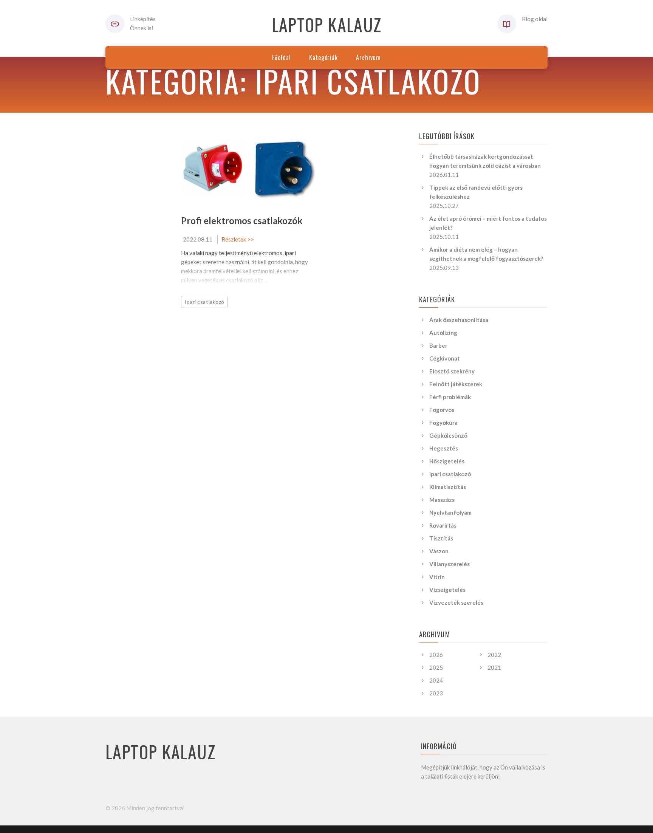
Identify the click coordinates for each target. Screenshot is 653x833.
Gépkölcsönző (448, 435)
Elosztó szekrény (452, 371)
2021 (494, 667)
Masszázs (442, 499)
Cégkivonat (444, 358)
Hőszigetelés (446, 461)
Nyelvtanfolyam (450, 512)
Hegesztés (443, 448)
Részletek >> (237, 239)
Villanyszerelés (449, 563)
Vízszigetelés (447, 589)
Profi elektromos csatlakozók (242, 220)
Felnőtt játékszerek (455, 384)
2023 (436, 693)
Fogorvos (441, 409)
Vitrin (437, 576)
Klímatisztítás (447, 486)
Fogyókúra (443, 422)
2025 (436, 667)
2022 (494, 654)
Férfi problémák (450, 396)
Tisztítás (441, 538)
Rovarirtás (442, 525)
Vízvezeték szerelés (456, 602)
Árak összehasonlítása (458, 319)
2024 (436, 680)
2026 (436, 654)
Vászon (439, 551)
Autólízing (443, 332)
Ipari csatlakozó (204, 302)
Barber (438, 345)
